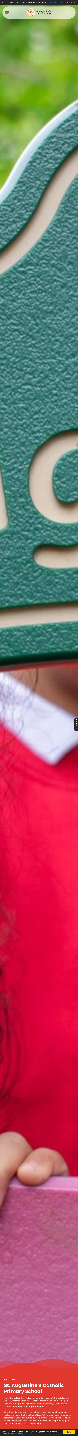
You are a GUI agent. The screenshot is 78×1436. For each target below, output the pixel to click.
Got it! (69, 1432)
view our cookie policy (13, 1433)
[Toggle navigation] (7, 12)
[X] (74, 2)
